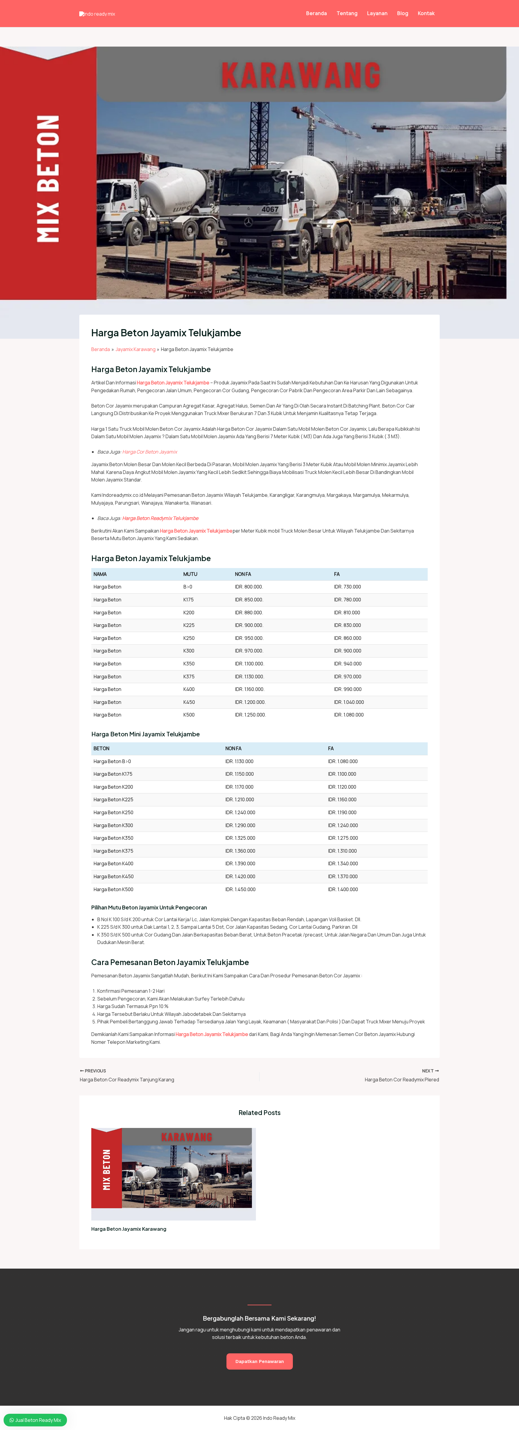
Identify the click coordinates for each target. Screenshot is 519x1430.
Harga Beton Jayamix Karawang (128, 1229)
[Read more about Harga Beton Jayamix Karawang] (173, 1173)
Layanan (377, 13)
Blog (402, 13)
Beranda (316, 13)
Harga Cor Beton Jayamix (149, 451)
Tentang (347, 13)
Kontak (426, 13)
